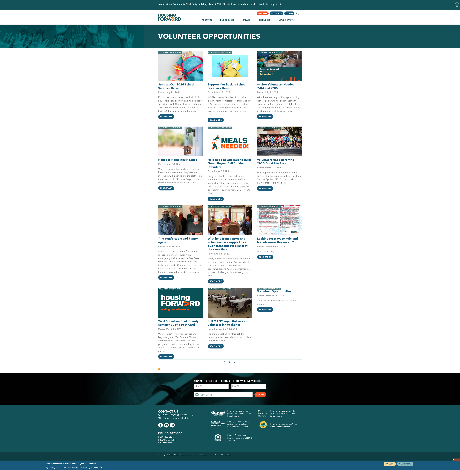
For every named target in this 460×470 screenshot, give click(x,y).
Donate (289, 13)
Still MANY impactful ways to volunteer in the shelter (228, 322)
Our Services (227, 20)
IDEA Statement (165, 442)
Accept (390, 464)
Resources (264, 20)
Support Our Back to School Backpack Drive (227, 86)
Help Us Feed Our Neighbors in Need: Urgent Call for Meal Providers (229, 163)
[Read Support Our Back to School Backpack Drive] (230, 66)
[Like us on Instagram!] (172, 425)
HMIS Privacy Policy (166, 437)
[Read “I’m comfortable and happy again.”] (180, 220)
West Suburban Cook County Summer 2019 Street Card (178, 322)
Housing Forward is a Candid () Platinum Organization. (283, 413)
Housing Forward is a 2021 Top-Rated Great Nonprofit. (284, 425)
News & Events (287, 20)
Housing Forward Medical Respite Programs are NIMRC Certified (240, 438)
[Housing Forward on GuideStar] (263, 413)
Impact (246, 20)
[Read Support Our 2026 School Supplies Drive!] (180, 66)
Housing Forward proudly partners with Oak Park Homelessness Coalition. (238, 424)
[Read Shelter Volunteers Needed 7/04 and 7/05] (279, 66)
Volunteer (276, 13)
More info (98, 467)
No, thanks (405, 464)
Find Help (262, 13)
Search (297, 13)
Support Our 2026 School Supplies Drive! (176, 86)
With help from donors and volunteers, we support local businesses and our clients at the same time (227, 244)
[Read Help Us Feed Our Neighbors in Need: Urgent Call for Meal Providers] (230, 141)
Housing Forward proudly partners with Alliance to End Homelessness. (239, 413)
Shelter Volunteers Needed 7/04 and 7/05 (276, 86)
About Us (207, 20)
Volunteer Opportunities (170, 52)
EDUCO (228, 455)
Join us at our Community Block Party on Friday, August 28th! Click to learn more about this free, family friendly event (219, 4)
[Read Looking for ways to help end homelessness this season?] (279, 220)
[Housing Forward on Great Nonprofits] (263, 425)
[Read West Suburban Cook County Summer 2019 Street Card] (180, 303)
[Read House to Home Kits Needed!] (180, 141)
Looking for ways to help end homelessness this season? (277, 240)
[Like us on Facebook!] (160, 425)
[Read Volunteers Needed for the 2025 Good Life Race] (279, 141)
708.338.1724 (167, 414)
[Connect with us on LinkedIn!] (166, 425)
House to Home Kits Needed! (178, 159)
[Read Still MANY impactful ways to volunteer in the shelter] (230, 303)
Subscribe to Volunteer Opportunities (159, 369)
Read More (166, 116)
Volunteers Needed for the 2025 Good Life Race (275, 161)
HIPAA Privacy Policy (167, 440)
